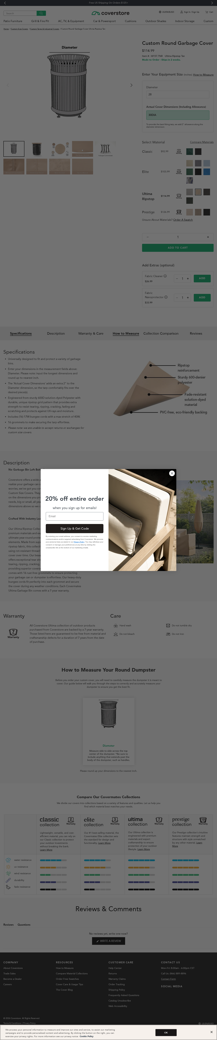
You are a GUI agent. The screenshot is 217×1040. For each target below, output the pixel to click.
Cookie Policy (86, 1036)
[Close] (211, 1032)
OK (166, 1032)
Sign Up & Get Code (75, 528)
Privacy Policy (79, 542)
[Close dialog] (172, 473)
